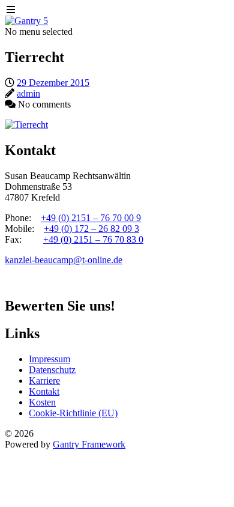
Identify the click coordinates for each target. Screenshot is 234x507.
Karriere (44, 380)
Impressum (49, 359)
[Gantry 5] (26, 21)
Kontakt (44, 391)
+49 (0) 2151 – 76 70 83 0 (93, 239)
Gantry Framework (89, 444)
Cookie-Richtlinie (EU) (73, 413)
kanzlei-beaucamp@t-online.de (63, 260)
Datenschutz (52, 370)
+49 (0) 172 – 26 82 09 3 (91, 228)
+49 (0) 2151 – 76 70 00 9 (91, 218)
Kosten (42, 402)
